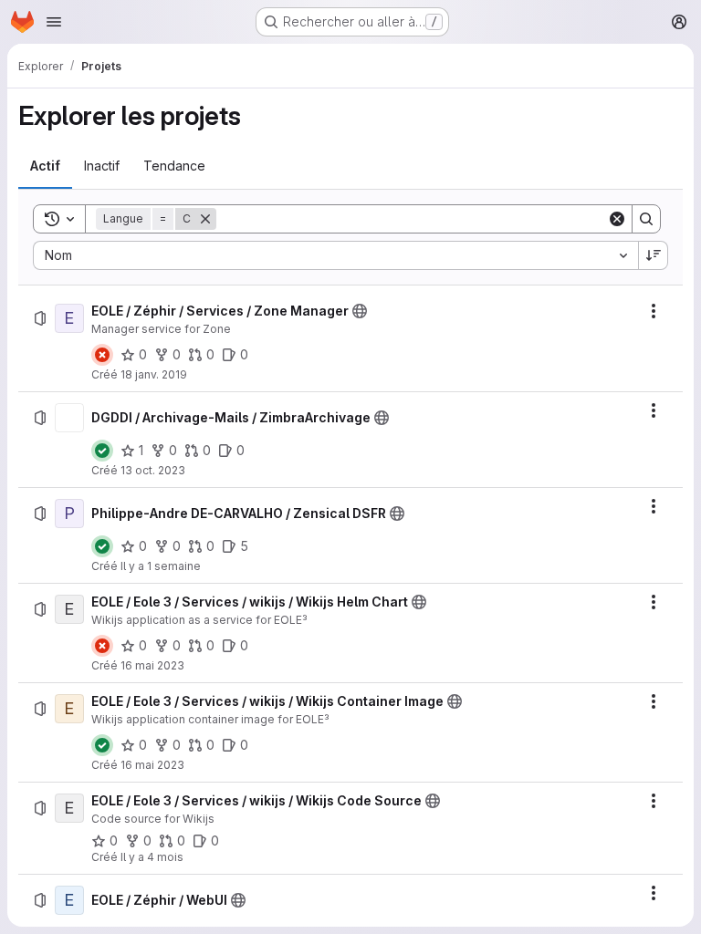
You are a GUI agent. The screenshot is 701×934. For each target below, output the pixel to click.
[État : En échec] (102, 355)
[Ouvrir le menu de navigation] (53, 21)
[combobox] (335, 255)
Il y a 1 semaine (160, 566)
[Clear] (617, 219)
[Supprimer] (205, 219)
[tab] (45, 166)
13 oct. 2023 (152, 470)
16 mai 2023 (152, 665)
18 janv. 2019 (153, 374)
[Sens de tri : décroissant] (653, 255)
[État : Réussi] (102, 451)
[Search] (646, 219)
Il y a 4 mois (151, 857)
